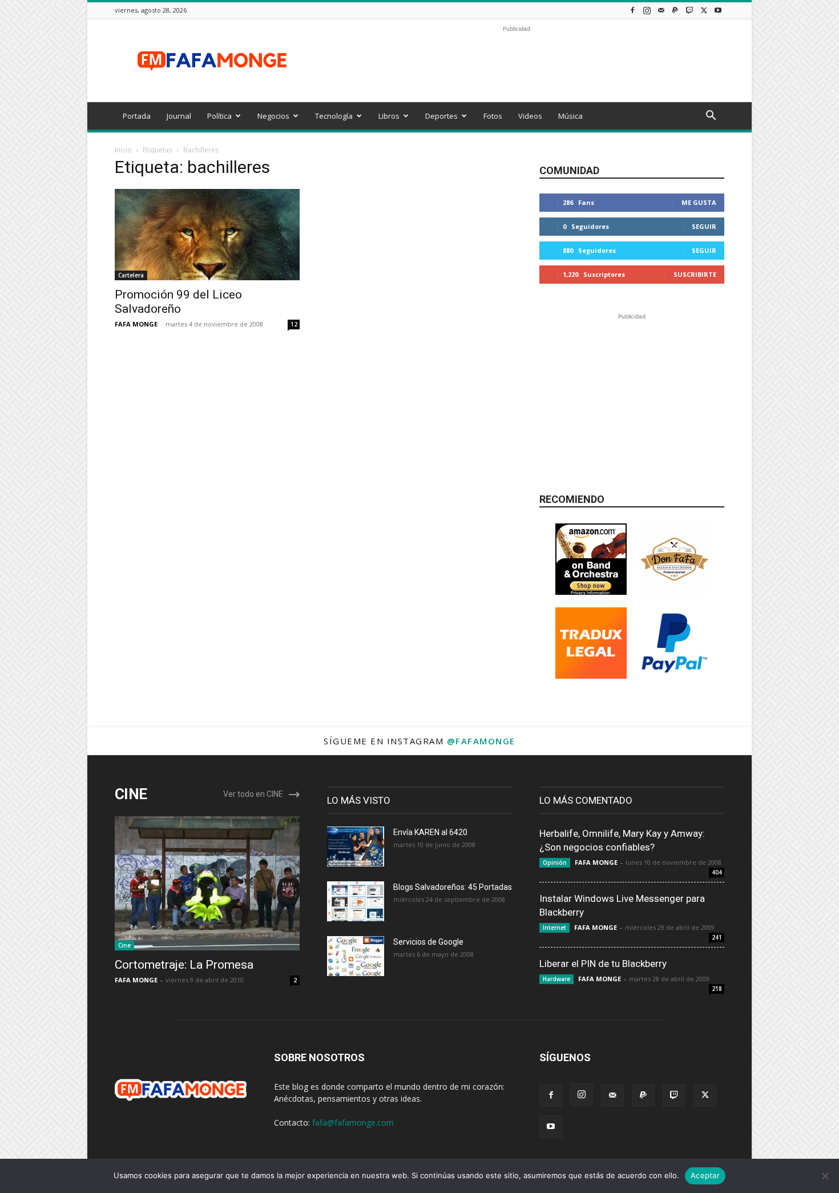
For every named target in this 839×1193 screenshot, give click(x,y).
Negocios (273, 116)
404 (717, 872)
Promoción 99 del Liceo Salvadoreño (178, 302)
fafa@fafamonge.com (353, 1122)
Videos (530, 116)
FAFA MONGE (136, 324)
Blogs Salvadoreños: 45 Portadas (452, 887)
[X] (703, 10)
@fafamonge (481, 741)
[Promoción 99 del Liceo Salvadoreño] (207, 234)
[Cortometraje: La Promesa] (207, 883)
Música (570, 116)
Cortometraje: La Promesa (184, 965)
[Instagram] (646, 10)
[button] (710, 116)
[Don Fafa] (674, 591)
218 (717, 989)
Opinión (555, 862)
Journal (179, 116)
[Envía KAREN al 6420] (355, 846)
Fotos (492, 116)
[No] (824, 1176)
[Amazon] (591, 591)
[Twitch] (689, 10)
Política (219, 116)
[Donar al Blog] (674, 675)
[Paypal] (675, 10)
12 (294, 324)
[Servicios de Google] (355, 956)
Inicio (123, 150)
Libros (389, 116)
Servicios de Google (428, 941)
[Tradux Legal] (591, 675)
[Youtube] (718, 10)
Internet (554, 928)
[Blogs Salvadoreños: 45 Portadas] (355, 901)
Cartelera (131, 275)
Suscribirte (694, 274)
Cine (124, 945)
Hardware (556, 979)
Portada (137, 116)
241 (717, 937)
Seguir (704, 226)
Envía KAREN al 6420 (430, 832)
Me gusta (698, 202)
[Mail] (661, 10)
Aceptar (705, 1175)
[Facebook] (632, 10)
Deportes (441, 116)
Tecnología (334, 116)
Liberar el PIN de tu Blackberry (603, 963)
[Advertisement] (516, 60)
